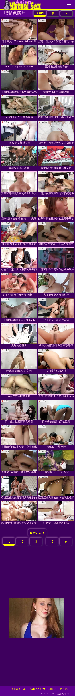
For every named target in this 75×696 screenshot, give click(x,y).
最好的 (40, 13)
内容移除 (52, 689)
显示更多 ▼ (37, 532)
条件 (25, 689)
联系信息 (16, 689)
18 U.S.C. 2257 (37, 689)
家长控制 (64, 689)
